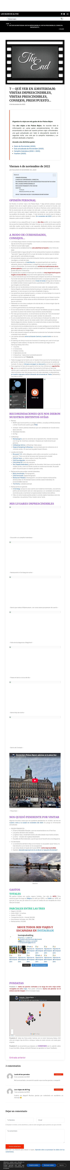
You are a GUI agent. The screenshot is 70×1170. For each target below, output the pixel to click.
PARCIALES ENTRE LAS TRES (26, 191)
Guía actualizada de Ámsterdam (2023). (29, 149)
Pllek (35, 425)
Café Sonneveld (18, 475)
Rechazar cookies (49, 1165)
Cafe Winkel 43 (17, 462)
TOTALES (21, 189)
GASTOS (18, 188)
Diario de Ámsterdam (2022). (25, 146)
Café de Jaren (17, 458)
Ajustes (62, 1165)
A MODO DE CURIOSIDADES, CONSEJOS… (27, 179)
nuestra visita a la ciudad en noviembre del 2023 (26, 823)
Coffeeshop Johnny (19, 445)
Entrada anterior (17, 1057)
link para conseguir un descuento (35, 364)
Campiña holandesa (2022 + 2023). (27, 151)
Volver (61, 29)
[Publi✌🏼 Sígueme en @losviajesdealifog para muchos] (31, 950)
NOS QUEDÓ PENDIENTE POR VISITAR (26, 186)
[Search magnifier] (61, 18)
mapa (25, 989)
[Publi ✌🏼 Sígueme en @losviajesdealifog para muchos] (39, 958)
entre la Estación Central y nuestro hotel (38, 336)
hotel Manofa (30, 262)
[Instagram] (61, 14)
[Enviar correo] (64, 14)
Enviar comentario (15, 1146)
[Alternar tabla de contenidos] (53, 175)
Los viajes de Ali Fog (22, 1090)
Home (7, 23)
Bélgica (29, 898)
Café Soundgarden (19, 460)
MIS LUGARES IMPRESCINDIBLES (25, 184)
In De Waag (16, 489)
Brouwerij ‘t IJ (17, 454)
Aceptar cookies (33, 1165)
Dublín (50, 898)
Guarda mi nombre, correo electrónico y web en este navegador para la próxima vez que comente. (34, 1125)
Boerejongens (17, 439)
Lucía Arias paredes (22, 1074)
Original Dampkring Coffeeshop (23, 447)
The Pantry (16, 484)
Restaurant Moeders (19, 477)
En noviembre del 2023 (43, 216)
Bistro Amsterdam (19, 473)
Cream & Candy (41, 281)
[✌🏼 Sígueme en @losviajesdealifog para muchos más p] (13, 950)
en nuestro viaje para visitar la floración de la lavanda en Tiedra (31, 374)
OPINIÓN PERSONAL (21, 177)
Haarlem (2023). (20, 153)
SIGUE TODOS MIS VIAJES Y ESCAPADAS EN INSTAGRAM (32, 194)
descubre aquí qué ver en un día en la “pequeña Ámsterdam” (38, 850)
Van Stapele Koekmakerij (20, 464)
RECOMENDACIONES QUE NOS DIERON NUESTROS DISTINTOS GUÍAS (35, 181)
